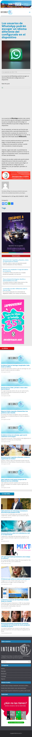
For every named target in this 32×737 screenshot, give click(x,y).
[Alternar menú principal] (29, 12)
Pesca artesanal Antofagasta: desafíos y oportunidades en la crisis (14, 279)
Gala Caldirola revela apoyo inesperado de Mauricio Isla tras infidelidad (13, 480)
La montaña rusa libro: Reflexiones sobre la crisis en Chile (15, 289)
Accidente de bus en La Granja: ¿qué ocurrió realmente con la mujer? (14, 435)
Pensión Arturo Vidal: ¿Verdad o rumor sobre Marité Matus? (14, 388)
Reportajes (3, 671)
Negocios (3, 679)
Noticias (3, 668)
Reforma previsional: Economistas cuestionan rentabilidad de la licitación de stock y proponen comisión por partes (15, 625)
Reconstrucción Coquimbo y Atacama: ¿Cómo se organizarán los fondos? (16, 260)
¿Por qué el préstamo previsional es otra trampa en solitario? (15, 557)
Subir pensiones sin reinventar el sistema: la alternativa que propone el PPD (14, 511)
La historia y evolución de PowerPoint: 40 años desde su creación (15, 600)
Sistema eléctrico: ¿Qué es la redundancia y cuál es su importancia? (15, 533)
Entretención (3, 673)
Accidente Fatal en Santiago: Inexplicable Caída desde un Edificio (15, 366)
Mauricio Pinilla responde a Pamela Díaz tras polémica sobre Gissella (14, 412)
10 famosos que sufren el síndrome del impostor (15, 579)
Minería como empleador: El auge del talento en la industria (15, 270)
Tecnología (3, 676)
